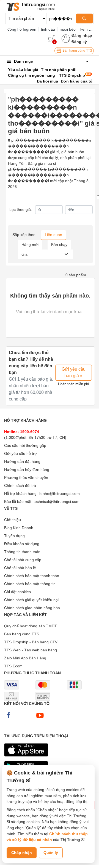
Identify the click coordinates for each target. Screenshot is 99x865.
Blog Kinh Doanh (18, 528)
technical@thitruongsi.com (56, 501)
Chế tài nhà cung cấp (22, 560)
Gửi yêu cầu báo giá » (74, 372)
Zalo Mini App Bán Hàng (25, 658)
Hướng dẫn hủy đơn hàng (26, 469)
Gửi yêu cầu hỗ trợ (20, 453)
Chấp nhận (21, 852)
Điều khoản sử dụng (21, 544)
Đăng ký (79, 41)
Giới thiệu (12, 520)
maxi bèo (68, 29)
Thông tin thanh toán (22, 552)
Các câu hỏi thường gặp (25, 445)
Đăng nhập (82, 35)
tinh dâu (48, 29)
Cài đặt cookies (17, 592)
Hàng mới (29, 244)
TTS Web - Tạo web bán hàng (30, 650)
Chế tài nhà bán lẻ (20, 568)
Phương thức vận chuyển (26, 477)
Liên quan (53, 234)
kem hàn (87, 29)
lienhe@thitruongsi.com (59, 493)
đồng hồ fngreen (21, 29)
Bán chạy (59, 244)
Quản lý (50, 852)
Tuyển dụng (14, 536)
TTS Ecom (13, 666)
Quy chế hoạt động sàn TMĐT (30, 626)
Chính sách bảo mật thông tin (30, 584)
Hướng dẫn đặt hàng (22, 461)
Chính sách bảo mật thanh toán (31, 576)
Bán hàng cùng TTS (77, 50)
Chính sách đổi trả (20, 485)
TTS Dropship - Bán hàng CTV (30, 642)
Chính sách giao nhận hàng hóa (32, 608)
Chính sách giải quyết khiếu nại (31, 600)
